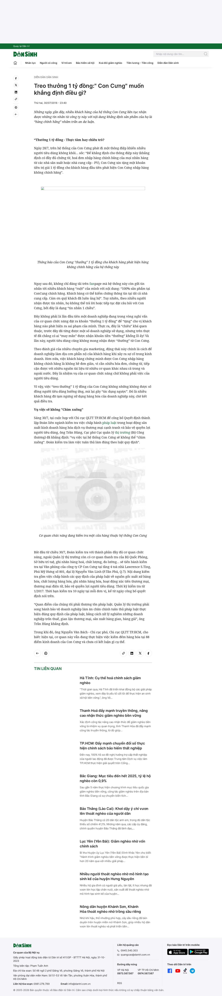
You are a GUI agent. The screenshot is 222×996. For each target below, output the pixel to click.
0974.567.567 (146, 973)
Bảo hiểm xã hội (85, 62)
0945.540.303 (129, 950)
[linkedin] (16, 92)
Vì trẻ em (66, 62)
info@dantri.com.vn (80, 983)
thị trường (122, 432)
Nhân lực (30, 62)
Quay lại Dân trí (21, 46)
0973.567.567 (125, 973)
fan (92, 284)
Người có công (48, 62)
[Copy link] (16, 99)
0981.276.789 (42, 983)
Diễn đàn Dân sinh (168, 62)
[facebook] (16, 78)
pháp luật (109, 423)
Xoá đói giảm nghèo (110, 62)
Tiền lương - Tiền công (139, 62)
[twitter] (16, 85)
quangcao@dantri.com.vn (135, 954)
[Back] (16, 114)
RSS (119, 983)
